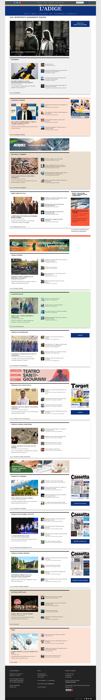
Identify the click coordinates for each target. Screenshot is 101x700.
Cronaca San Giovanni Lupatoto (23, 537)
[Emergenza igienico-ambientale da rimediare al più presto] (24, 267)
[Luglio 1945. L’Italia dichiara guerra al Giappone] (42, 617)
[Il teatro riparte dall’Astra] (24, 526)
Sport (51, 13)
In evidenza (19, 53)
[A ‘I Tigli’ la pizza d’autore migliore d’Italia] (42, 503)
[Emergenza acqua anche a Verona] (80, 203)
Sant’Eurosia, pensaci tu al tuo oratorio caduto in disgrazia (21, 575)
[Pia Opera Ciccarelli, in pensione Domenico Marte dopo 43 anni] (42, 519)
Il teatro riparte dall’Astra (20, 536)
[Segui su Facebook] (14, 3)
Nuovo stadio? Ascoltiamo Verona (53, 655)
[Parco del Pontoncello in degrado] (42, 542)
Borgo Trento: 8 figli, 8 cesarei (52, 298)
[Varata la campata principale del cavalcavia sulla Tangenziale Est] (42, 495)
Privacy (81, 698)
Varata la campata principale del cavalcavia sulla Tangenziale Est (55, 495)
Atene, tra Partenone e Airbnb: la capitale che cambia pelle (56, 181)
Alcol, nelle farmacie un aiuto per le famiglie (55, 311)
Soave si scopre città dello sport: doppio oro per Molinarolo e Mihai (55, 488)
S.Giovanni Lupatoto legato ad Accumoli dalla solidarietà (56, 534)
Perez (15, 687)
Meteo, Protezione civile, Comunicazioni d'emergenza (79, 215)
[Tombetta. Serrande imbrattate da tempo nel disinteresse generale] (42, 260)
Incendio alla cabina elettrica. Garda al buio (55, 398)
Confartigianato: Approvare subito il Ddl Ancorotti (55, 120)
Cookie (76, 698)
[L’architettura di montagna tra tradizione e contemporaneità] (42, 429)
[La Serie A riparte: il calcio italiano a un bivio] (24, 641)
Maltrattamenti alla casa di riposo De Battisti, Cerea (56, 579)
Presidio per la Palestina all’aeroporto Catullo (56, 198)
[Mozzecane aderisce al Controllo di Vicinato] (42, 352)
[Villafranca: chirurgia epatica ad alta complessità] (24, 344)
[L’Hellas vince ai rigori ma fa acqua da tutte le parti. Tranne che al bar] (42, 649)
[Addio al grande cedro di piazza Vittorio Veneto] (42, 281)
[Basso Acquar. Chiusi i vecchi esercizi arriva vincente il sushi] (42, 274)
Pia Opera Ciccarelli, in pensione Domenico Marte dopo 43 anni (55, 519)
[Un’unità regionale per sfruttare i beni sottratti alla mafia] (42, 212)
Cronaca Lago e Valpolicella (22, 409)
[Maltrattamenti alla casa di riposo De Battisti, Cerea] (42, 579)
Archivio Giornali (59, 2)
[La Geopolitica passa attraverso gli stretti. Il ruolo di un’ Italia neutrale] (42, 78)
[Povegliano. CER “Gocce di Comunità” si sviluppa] (42, 337)
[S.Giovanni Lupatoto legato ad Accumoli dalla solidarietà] (42, 534)
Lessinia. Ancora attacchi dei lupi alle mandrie (23, 446)
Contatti (45, 2)
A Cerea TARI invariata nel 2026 (52, 565)
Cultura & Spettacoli (71, 13)
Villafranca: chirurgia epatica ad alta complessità (23, 354)
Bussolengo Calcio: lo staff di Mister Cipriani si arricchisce (56, 411)
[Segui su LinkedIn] (17, 3)
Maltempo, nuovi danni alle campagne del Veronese (55, 572)
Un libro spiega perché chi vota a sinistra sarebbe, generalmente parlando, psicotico (55, 165)
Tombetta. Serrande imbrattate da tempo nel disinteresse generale (56, 260)
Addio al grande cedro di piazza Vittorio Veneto (54, 281)
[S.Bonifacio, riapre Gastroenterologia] (42, 481)
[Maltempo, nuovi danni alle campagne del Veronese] (42, 572)
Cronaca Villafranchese (28, 356)
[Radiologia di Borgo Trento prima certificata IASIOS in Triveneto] (42, 318)
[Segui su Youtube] (20, 3)
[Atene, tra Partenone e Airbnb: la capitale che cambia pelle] (42, 181)
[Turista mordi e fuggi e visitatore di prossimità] (24, 166)
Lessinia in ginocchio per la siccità (53, 442)
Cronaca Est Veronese (21, 499)
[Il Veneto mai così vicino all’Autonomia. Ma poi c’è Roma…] (24, 205)
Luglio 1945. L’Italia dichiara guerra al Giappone (54, 617)
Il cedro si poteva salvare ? (51, 267)
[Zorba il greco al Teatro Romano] (24, 604)
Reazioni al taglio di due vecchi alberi (54, 159)
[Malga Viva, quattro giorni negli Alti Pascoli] (42, 437)
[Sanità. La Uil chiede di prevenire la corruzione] (24, 306)
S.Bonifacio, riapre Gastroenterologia (54, 481)
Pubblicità (39, 2)
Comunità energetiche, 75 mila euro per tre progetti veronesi (55, 128)
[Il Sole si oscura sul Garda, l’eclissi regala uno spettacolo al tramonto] (42, 86)
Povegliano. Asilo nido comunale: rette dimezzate (54, 358)
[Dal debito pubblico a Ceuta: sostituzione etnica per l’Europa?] (24, 71)
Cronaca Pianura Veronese (22, 577)
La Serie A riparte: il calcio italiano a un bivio (24, 652)
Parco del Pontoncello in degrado (53, 541)
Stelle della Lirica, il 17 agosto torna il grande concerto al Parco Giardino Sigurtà (56, 345)
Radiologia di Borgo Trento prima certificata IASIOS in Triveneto (56, 318)
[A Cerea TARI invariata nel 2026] (42, 566)
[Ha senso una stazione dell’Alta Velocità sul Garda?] (42, 390)
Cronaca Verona (81, 213)
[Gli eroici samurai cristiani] (42, 611)
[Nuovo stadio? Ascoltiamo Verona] (42, 656)
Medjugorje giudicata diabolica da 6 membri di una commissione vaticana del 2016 (56, 173)
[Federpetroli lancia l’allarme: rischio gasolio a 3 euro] (42, 105)
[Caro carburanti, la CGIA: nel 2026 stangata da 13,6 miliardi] (42, 113)
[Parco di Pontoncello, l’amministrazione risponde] (42, 527)
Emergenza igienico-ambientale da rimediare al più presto (22, 277)
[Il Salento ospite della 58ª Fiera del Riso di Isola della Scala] (42, 558)
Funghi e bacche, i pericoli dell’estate (54, 305)
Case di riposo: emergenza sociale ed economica (54, 220)
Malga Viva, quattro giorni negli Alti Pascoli (55, 436)
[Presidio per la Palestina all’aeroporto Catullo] (42, 198)
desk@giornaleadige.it (70, 682)
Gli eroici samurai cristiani (51, 610)
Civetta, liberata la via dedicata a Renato (55, 634)
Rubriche (34, 13)
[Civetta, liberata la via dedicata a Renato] (42, 635)
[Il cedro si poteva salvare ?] (42, 268)
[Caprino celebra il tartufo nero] (42, 449)
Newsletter (51, 2)
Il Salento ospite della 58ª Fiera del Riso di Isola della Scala (56, 558)
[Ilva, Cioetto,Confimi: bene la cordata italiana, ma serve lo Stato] (24, 112)
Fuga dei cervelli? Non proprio (23, 52)
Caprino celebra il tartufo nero (52, 449)
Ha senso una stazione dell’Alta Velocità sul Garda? (55, 390)
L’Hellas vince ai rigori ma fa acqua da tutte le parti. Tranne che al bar (56, 649)
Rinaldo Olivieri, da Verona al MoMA (53, 596)
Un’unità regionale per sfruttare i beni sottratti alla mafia (54, 212)
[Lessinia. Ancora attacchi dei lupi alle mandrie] (24, 436)
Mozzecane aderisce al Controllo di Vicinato (55, 351)
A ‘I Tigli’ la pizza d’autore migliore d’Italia (55, 502)
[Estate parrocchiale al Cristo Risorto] (42, 405)
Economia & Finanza (59, 13)
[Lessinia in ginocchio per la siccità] (42, 443)
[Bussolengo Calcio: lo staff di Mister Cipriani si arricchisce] (42, 412)
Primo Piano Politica (21, 219)
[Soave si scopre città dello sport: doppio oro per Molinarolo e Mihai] (42, 488)
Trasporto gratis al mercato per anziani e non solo (24, 407)
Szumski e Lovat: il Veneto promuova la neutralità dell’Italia (54, 205)
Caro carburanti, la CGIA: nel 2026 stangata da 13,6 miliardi (56, 113)
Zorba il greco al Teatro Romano (22, 614)
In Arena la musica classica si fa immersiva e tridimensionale (55, 603)
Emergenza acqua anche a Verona (80, 211)
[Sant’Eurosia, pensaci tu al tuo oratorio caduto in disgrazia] (24, 565)
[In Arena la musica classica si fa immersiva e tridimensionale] (42, 603)
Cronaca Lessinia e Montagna (22, 448)
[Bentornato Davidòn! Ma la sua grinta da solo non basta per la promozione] (42, 71)
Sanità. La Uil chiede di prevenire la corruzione (22, 316)
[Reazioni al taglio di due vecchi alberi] (42, 159)
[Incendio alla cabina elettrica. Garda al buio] (42, 399)
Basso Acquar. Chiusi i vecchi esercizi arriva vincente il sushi (55, 274)
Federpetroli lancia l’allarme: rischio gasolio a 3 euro (56, 105)
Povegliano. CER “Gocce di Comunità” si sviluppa (54, 337)
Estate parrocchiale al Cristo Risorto (54, 405)
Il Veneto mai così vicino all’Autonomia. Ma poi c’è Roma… (24, 216)
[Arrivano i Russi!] (42, 65)
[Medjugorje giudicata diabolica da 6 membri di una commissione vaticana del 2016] (42, 173)
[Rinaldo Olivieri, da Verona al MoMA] (42, 597)
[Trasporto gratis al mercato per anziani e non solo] (24, 397)
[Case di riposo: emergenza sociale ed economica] (42, 220)
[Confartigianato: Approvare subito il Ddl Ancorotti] (42, 120)
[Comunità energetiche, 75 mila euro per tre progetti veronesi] (42, 128)
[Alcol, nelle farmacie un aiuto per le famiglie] (42, 312)
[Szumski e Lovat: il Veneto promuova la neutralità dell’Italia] (42, 205)
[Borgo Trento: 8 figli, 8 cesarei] (42, 299)
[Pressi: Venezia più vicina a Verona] (24, 488)
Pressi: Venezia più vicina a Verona (22, 498)
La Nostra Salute (43, 13)
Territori (26, 13)
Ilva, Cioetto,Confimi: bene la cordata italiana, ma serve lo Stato (23, 122)
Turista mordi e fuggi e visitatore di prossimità (23, 176)
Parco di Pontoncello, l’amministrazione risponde (54, 527)
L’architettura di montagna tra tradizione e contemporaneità (55, 429)
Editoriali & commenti (21, 179)
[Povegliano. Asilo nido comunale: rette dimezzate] (42, 358)
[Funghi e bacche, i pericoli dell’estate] (42, 305)
